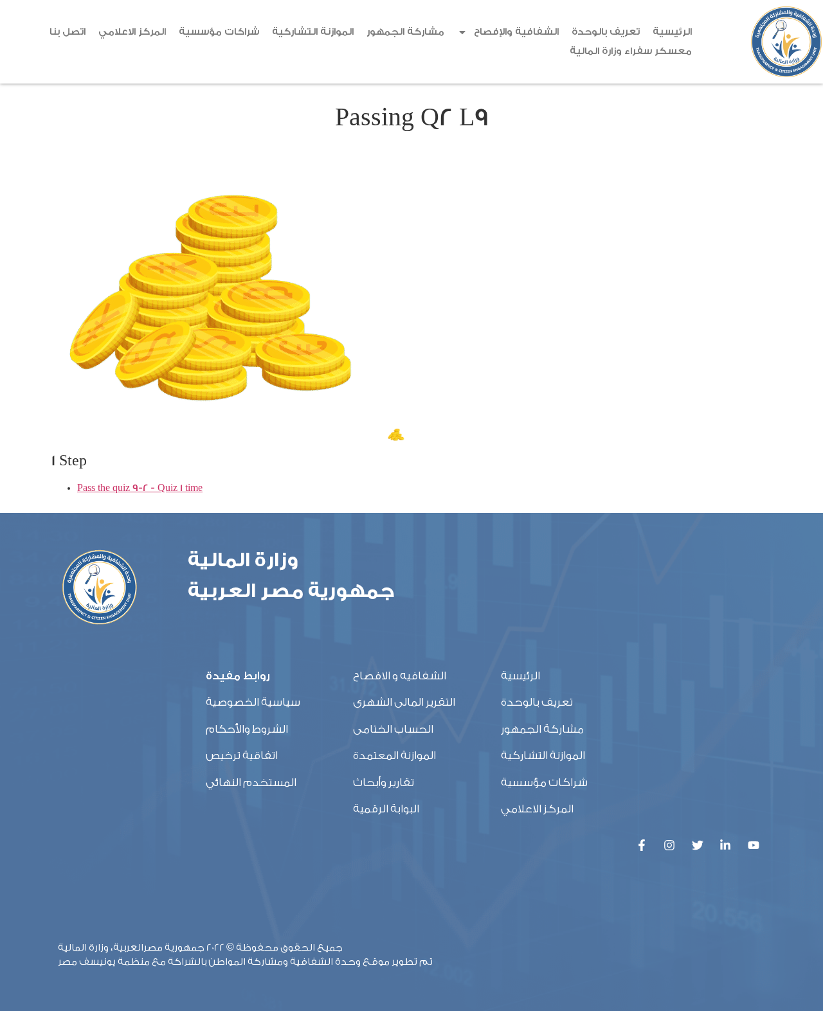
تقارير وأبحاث (383, 782)
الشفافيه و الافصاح (399, 676)
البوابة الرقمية (386, 809)
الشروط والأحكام (247, 729)
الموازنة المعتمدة (394, 755)
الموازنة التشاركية (313, 31)
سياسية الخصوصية (253, 702)
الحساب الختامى (393, 729)
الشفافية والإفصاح (516, 31)
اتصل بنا (68, 31)
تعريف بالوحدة (606, 31)
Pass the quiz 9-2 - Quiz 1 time (140, 488)
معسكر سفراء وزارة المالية (631, 51)
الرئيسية (672, 31)
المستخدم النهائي (251, 782)
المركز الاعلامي (132, 31)
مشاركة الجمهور (405, 31)
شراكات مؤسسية (219, 31)
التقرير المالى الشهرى (404, 702)
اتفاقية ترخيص (242, 755)
